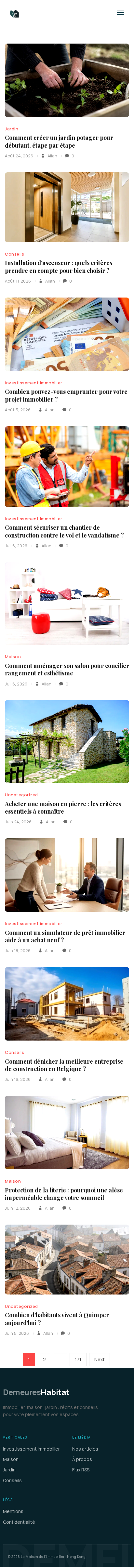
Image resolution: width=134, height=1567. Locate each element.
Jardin (11, 129)
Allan (52, 156)
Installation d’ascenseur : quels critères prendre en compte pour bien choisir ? (58, 266)
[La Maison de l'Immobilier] (53, 13)
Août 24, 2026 (19, 156)
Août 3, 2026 (18, 410)
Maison (13, 656)
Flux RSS (80, 1470)
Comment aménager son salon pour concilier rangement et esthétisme (67, 669)
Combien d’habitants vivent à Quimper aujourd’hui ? (57, 1318)
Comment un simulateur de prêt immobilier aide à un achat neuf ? (65, 936)
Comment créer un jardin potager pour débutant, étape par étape (59, 141)
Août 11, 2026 (18, 281)
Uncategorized (21, 795)
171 (80, 1359)
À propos (82, 1459)
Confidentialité (19, 1522)
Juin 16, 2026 (18, 1079)
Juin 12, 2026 (18, 1208)
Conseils (14, 254)
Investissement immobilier (33, 383)
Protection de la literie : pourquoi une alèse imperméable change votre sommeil (64, 1194)
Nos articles (85, 1449)
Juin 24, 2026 (18, 822)
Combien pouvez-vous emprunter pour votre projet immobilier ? (66, 395)
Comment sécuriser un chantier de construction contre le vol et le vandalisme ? (64, 531)
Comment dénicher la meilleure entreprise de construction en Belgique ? (64, 1065)
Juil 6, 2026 (16, 546)
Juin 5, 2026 (17, 1333)
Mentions (13, 1511)
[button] (120, 12)
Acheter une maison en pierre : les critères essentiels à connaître (63, 807)
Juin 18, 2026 (18, 950)
